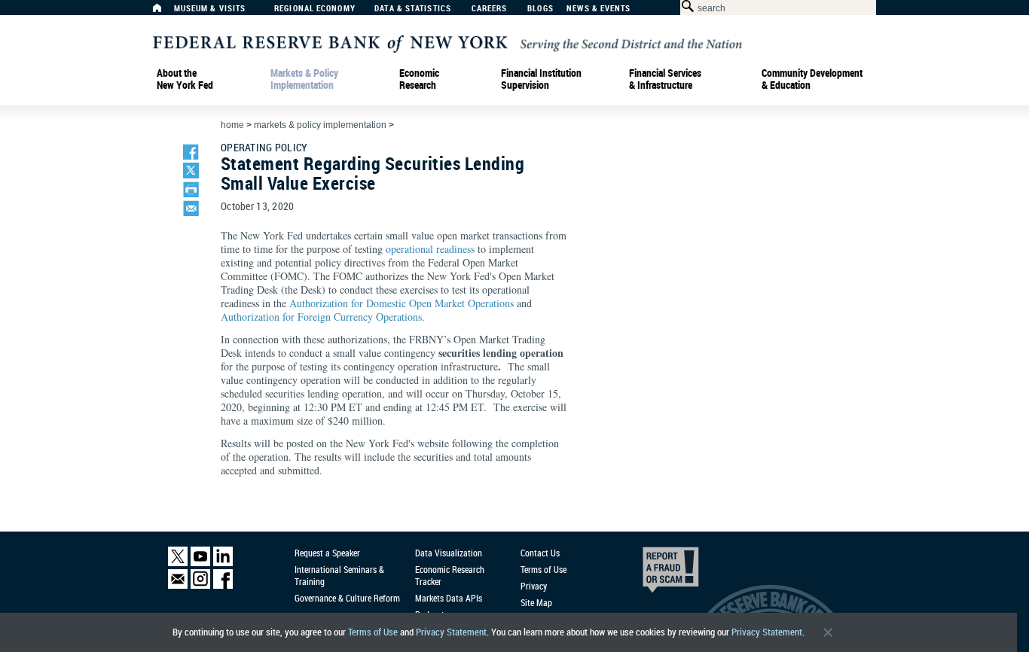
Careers (490, 9)
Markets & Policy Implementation (304, 79)
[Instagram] (200, 585)
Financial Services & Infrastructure (665, 79)
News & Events (598, 9)
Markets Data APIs (448, 598)
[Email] (178, 585)
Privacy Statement (451, 632)
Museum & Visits (210, 9)
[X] (178, 562)
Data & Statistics (412, 9)
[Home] (165, 12)
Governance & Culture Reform (347, 598)
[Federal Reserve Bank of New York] (447, 42)
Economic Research (419, 79)
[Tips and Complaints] (650, 574)
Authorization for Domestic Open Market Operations (401, 303)
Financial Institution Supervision (541, 79)
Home (232, 125)
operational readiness (430, 249)
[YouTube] (200, 562)
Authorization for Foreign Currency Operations (321, 316)
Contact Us (540, 553)
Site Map (536, 602)
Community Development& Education (812, 79)
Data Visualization (448, 553)
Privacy (534, 586)
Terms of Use (373, 632)
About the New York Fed (185, 79)
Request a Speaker (327, 553)
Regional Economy (315, 9)
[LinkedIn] (223, 562)
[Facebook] (223, 585)
